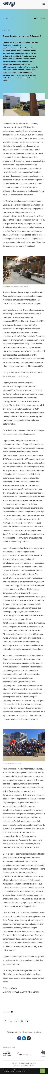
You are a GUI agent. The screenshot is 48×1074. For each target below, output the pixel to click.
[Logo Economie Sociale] (9, 4)
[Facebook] (19, 1038)
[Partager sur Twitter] (16, 1022)
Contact (14, 1063)
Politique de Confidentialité (24, 1065)
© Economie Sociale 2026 (27, 1063)
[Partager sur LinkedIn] (11, 1022)
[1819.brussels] (24, 1054)
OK (42, 1071)
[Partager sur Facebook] (5, 1022)
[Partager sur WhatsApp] (22, 1022)
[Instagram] (29, 1038)
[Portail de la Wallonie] (43, 1053)
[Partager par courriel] (27, 1022)
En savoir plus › (20, 1071)
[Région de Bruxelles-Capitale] (7, 1053)
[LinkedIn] (24, 1038)
